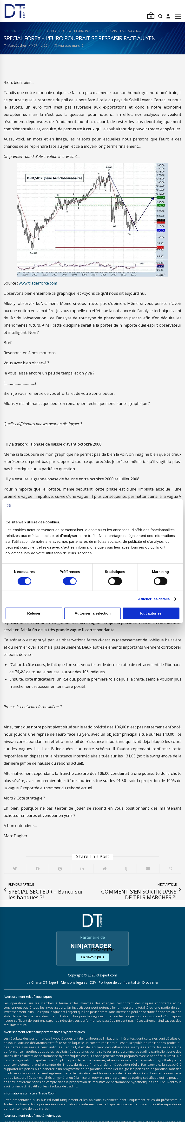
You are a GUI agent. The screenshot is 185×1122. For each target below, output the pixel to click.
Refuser (33, 613)
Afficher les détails (154, 599)
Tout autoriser (151, 613)
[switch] (70, 581)
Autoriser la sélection (93, 613)
